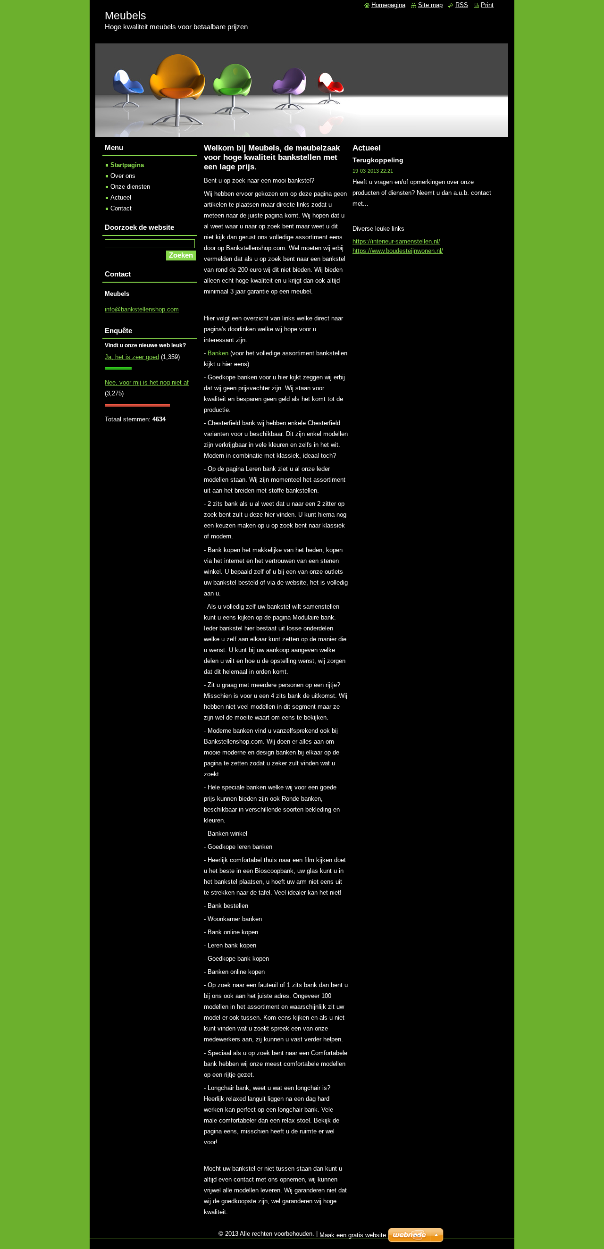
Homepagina (388, 4)
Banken (218, 353)
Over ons (122, 175)
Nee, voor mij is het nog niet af (147, 382)
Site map (430, 4)
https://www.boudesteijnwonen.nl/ (397, 250)
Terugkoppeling (377, 160)
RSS (461, 4)
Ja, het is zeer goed (132, 356)
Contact (121, 208)
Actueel (120, 197)
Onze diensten (130, 186)
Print (487, 4)
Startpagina (127, 164)
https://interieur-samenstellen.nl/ (396, 241)
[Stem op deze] (118, 367)
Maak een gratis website (352, 1235)
